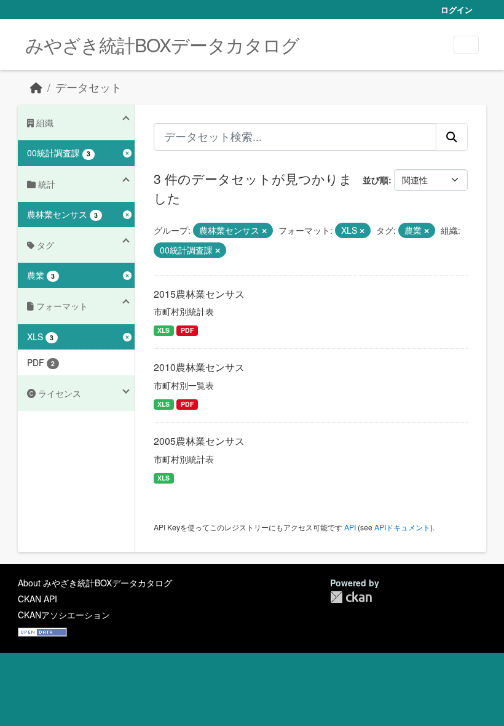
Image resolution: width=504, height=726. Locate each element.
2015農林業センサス (199, 294)
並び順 (375, 180)
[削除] (264, 231)
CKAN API (37, 598)
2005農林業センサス (199, 441)
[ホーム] (36, 87)
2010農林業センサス (199, 367)
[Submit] (452, 136)
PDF (187, 330)
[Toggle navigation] (466, 45)
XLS (163, 330)
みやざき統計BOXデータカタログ (162, 44)
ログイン (457, 9)
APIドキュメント (402, 527)
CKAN (351, 597)
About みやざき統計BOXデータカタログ (95, 582)
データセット (88, 87)
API (350, 527)
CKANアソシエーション (64, 614)
